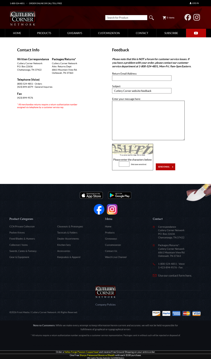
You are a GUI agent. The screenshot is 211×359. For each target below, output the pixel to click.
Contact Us (111, 251)
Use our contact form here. (175, 275)
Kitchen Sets (64, 245)
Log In (195, 3)
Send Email (164, 167)
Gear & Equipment (19, 257)
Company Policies (105, 304)
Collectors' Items (18, 245)
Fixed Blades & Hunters (22, 238)
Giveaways (74, 33)
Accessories (63, 251)
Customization (109, 33)
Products (44, 33)
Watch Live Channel (116, 257)
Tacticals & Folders (67, 232)
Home (17, 33)
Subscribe (171, 33)
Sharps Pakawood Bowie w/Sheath (97, 355)
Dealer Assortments (68, 238)
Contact (142, 33)
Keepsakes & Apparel (68, 257)
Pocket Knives (17, 232)
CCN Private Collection (22, 226)
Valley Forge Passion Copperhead (81, 352)
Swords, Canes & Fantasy (23, 251)
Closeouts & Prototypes (70, 226)
